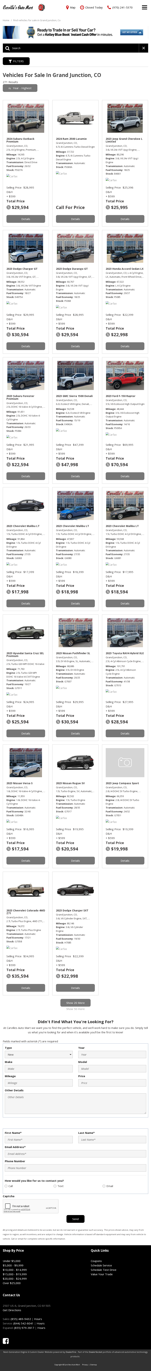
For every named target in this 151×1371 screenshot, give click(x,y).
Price (81, 1076)
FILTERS (18, 61)
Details (25, 219)
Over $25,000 (12, 1283)
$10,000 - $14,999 (15, 1270)
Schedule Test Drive (103, 1270)
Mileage (10, 1076)
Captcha (8, 1196)
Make (8, 1062)
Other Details (14, 1090)
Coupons (96, 1261)
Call (10, 1186)
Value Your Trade (102, 1274)
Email (109, 1186)
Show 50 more (75, 1009)
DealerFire (71, 1352)
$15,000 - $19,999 (15, 1274)
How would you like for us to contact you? (34, 1180)
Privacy (85, 1364)
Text (60, 1186)
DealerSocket (95, 1352)
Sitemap (93, 1364)
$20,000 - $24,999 (15, 1278)
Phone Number (15, 1161)
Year (81, 1048)
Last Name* (86, 1133)
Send (75, 1219)
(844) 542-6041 (23, 1323)
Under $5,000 (11, 1261)
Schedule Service (101, 1265)
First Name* (13, 1133)
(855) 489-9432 (21, 1319)
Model (82, 1062)
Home (6, 20)
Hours (38, 1319)
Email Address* (15, 1147)
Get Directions (12, 1310)
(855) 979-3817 (24, 1328)
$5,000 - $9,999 (13, 1265)
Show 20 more (75, 1003)
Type (8, 1048)
